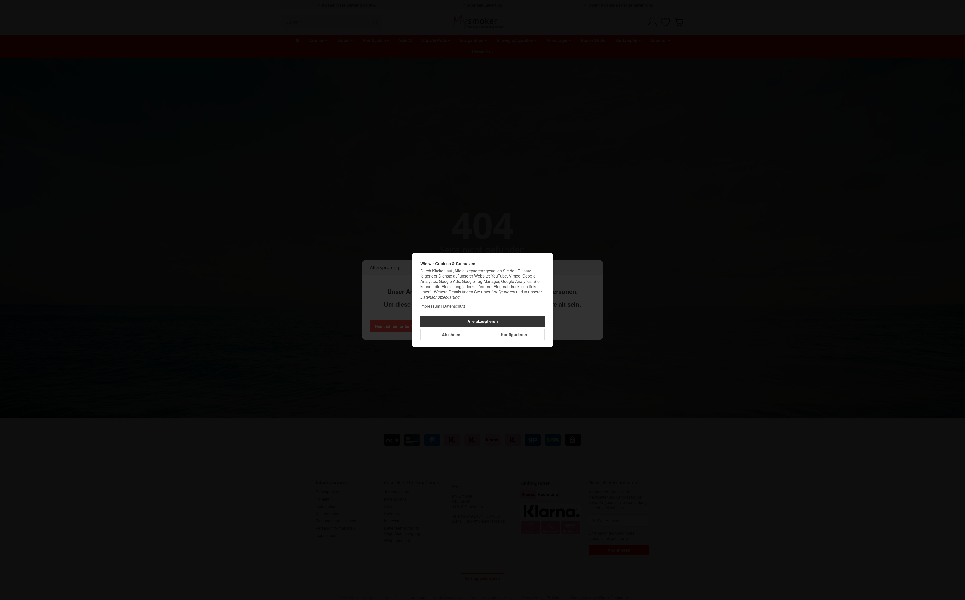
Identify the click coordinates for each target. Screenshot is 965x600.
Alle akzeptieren (482, 321)
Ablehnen (451, 334)
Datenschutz (454, 306)
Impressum (430, 306)
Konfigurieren (514, 334)
